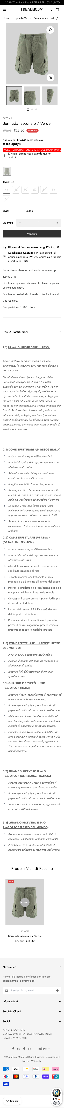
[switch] (56, 1103)
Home (6, 18)
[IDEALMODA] (32, 9)
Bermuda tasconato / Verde (25, 936)
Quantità (8, 223)
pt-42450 (21, 18)
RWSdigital (35, 1061)
